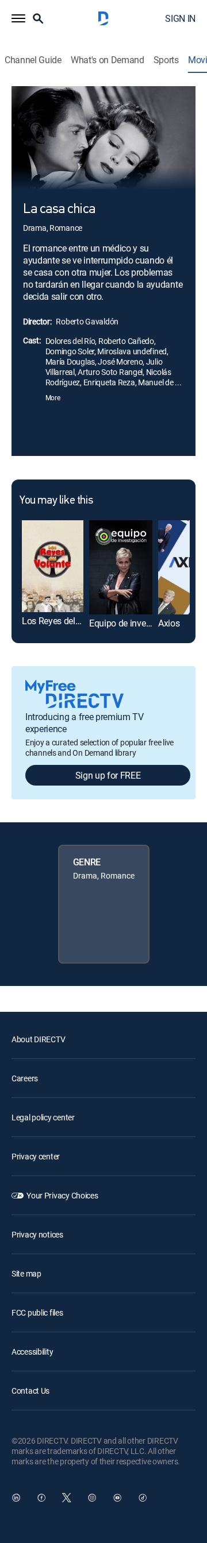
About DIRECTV (38, 1039)
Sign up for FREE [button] (108, 775)
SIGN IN (180, 18)
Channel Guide (33, 60)
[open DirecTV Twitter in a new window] (66, 1497)
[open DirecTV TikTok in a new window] (142, 1497)
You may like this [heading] (56, 500)
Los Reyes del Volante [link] (64, 620)
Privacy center (36, 1156)
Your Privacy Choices (62, 1195)
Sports (166, 60)
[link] (52, 566)
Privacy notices (37, 1234)
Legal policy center (43, 1117)
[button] (18, 18)
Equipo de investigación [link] (135, 623)
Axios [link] (168, 623)
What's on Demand (107, 60)
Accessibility (32, 1351)
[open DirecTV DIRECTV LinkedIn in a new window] (16, 1497)
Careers (25, 1078)
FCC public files (37, 1312)
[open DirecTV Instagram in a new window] (92, 1497)
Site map (26, 1273)
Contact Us (30, 1390)
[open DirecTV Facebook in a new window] (41, 1497)
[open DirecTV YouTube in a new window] (117, 1497)
